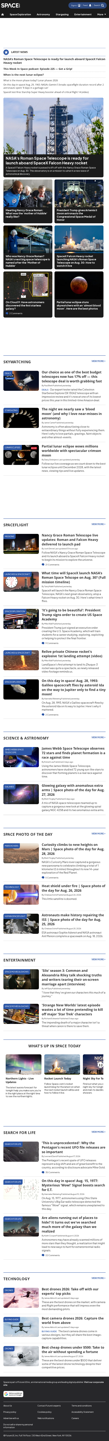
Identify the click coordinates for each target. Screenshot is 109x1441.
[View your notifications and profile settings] (90, 5)
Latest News (19, 52)
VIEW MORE (98, 361)
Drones (9, 1290)
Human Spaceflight (15, 916)
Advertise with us (11, 1418)
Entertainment (83, 14)
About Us (7, 1405)
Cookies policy (44, 1412)
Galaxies (9, 786)
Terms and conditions (82, 1405)
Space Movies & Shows (17, 971)
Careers (75, 1418)
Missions (9, 536)
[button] (99, 5)
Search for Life (13, 1144)
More (100, 14)
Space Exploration (20, 14)
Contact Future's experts (49, 1405)
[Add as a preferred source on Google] (13, 1394)
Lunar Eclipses (12, 447)
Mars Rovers (11, 845)
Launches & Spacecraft (17, 574)
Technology (12, 887)
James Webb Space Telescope (14, 751)
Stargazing (62, 14)
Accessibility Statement (83, 1412)
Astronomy (43, 14)
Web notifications (45, 1418)
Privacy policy (9, 1412)
